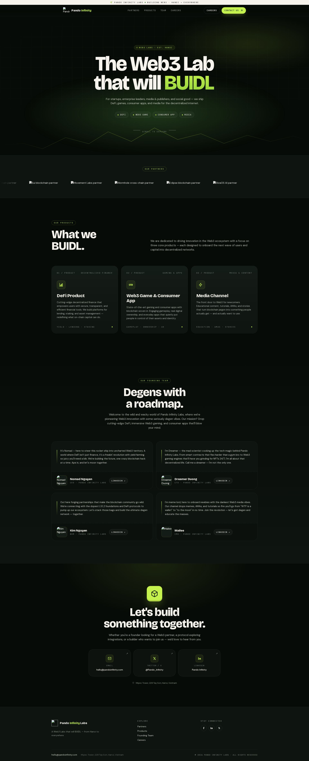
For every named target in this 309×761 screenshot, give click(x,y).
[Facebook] (204, 728)
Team (163, 10)
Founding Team (145, 735)
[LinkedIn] (211, 728)
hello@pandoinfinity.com (64, 754)
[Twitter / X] (219, 728)
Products (150, 10)
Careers (176, 10)
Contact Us (232, 10)
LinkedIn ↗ (119, 481)
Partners (134, 10)
